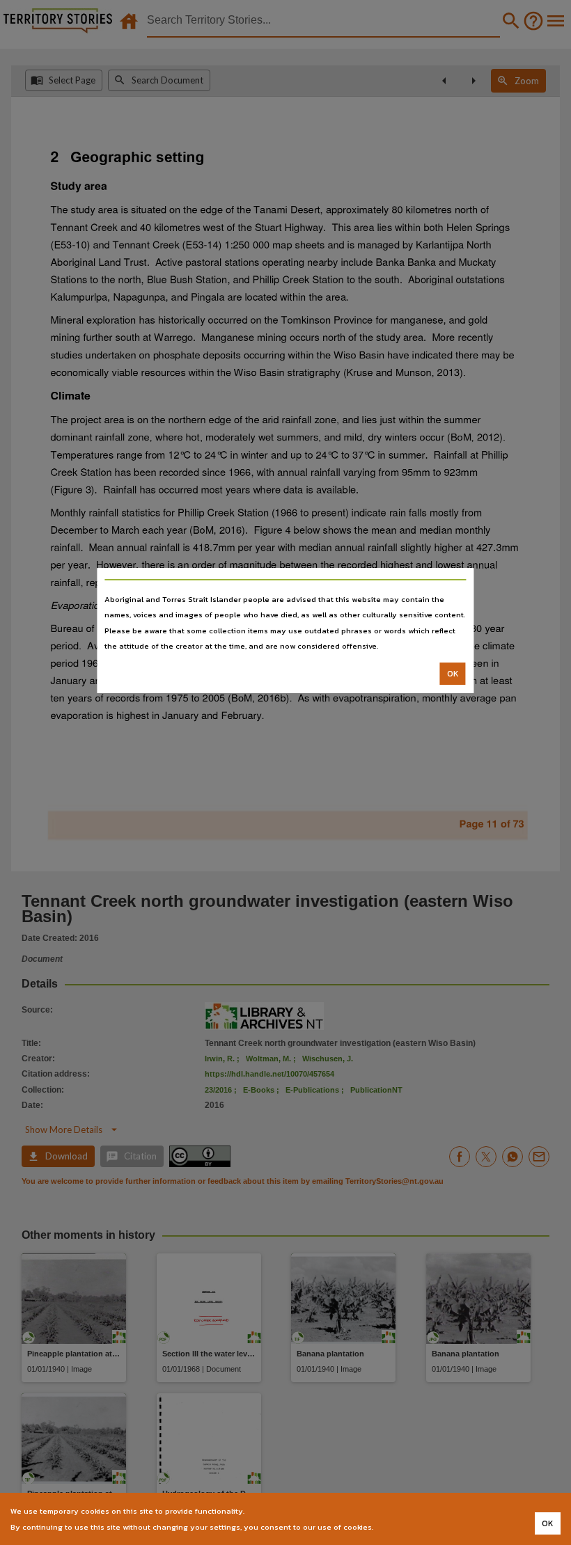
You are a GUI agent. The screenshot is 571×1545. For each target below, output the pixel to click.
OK (453, 673)
